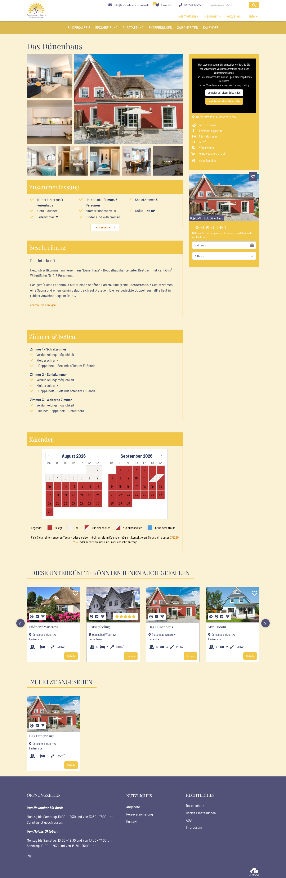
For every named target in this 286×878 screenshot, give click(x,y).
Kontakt (132, 821)
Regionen (211, 16)
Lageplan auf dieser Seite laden (224, 92)
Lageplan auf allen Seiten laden (224, 101)
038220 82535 (192, 5)
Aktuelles (234, 16)
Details (71, 656)
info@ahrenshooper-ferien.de (131, 5)
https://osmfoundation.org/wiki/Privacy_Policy (224, 85)
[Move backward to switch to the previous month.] (49, 455)
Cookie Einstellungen (201, 812)
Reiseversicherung (139, 814)
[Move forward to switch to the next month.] (160, 455)
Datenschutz (195, 805)
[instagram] (29, 856)
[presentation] (20, 623)
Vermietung (187, 16)
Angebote (133, 806)
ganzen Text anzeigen (43, 305)
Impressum (194, 827)
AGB (189, 820)
